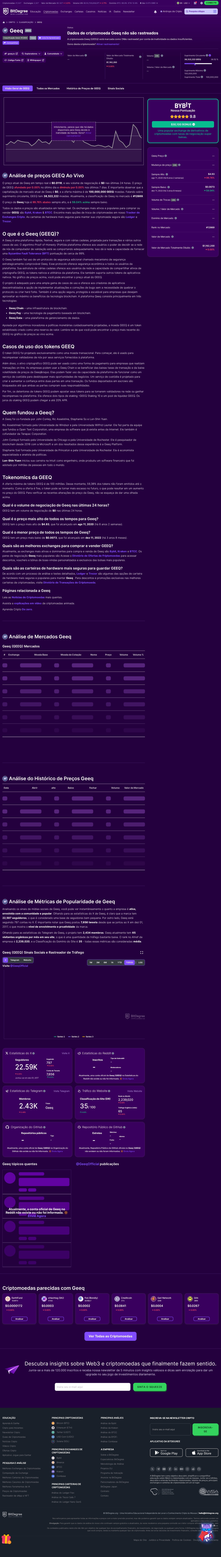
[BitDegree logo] (12, 1514)
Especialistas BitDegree (112, 1459)
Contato (105, 1495)
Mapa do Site (140, 1540)
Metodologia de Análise (112, 1464)
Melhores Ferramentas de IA (16, 1486)
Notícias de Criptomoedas (28, 597)
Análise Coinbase (109, 1441)
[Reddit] (193, 1469)
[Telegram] (158, 1469)
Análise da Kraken (109, 1427)
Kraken (37, 212)
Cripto (12, 22)
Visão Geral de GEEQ (17, 88)
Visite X (66, 1053)
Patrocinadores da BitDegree (115, 1482)
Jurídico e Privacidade (159, 1540)
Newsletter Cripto (11, 1432)
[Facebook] (169, 1469)
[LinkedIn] (175, 1469)
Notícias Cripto (9, 1441)
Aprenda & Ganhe (10, 1423)
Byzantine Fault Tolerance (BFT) (28, 253)
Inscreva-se (205, 1429)
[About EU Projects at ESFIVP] (162, 1490)
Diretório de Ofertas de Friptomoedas (96, 555)
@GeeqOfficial (19, 965)
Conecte (211, 2)
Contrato (105, 1491)
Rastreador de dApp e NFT (15, 1495)
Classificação (26, 22)
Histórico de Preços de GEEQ (84, 88)
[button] (149, 3)
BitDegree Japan (109, 1486)
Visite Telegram (62, 1091)
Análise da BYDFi (109, 1437)
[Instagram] (187, 1469)
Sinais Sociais (116, 88)
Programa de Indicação (112, 1473)
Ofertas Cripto (9, 1450)
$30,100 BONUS (181, 124)
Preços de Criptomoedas (14, 1491)
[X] (152, 1469)
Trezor (6, 221)
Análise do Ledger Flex (63, 1492)
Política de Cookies (181, 1540)
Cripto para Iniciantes (12, 1427)
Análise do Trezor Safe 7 (63, 1497)
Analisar (19, 1319)
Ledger (130, 217)
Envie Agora (128, 1078)
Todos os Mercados (48, 88)
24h (157, 56)
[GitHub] (199, 1469)
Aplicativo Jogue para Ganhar (16, 1455)
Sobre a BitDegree (110, 1454)
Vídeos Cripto (9, 1446)
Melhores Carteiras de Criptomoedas (20, 1477)
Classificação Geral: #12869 (15, 38)
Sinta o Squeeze (149, 1386)
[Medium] (181, 1469)
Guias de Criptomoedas (14, 1437)
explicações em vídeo (28, 603)
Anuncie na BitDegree (111, 1477)
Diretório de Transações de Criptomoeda (69, 582)
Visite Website (134, 1091)
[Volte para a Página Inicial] (5, 22)
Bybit (28, 212)
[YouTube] (164, 1469)
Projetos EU (106, 1468)
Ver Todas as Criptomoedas (110, 1336)
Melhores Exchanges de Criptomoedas (21, 1468)
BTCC (48, 212)
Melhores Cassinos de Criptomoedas (20, 1482)
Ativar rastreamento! (107, 44)
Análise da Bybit (108, 1423)
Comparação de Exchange (15, 1473)
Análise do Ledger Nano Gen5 (66, 1502)
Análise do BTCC (109, 1432)
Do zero (27, 609)
